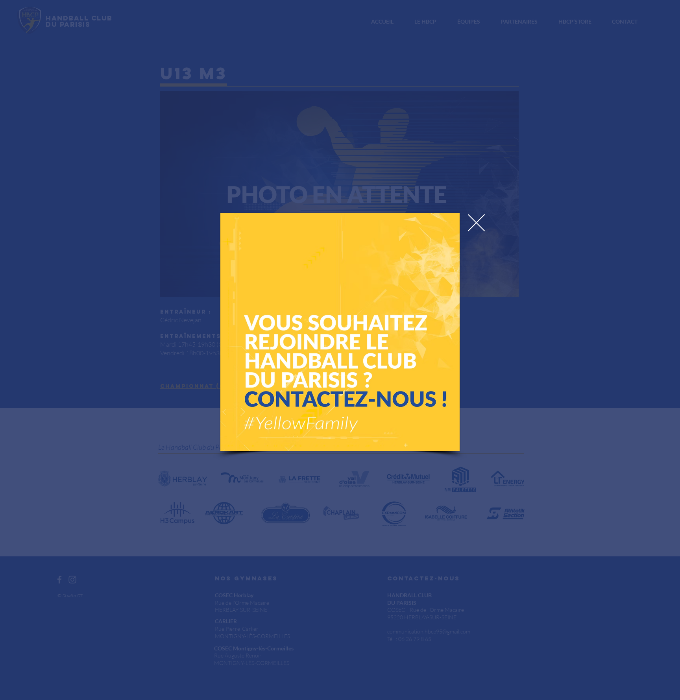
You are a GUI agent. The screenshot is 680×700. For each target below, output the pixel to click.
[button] (476, 222)
